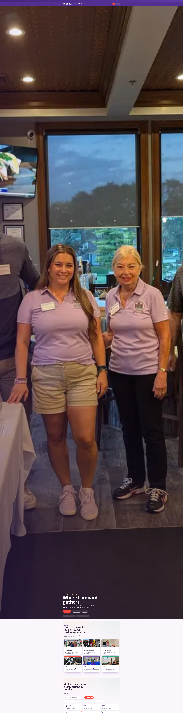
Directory (89, 3)
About (110, 3)
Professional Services (99, 701)
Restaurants (67, 701)
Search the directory (89, 697)
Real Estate (92, 701)
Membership (104, 3)
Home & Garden (85, 701)
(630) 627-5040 (118, 0)
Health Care (78, 701)
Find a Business (67, 611)
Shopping (72, 701)
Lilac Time (78, 616)
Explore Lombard (85, 616)
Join (113, 3)
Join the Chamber (76, 611)
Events (93, 3)
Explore (98, 3)
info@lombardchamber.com (111, 0)
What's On (85, 611)
